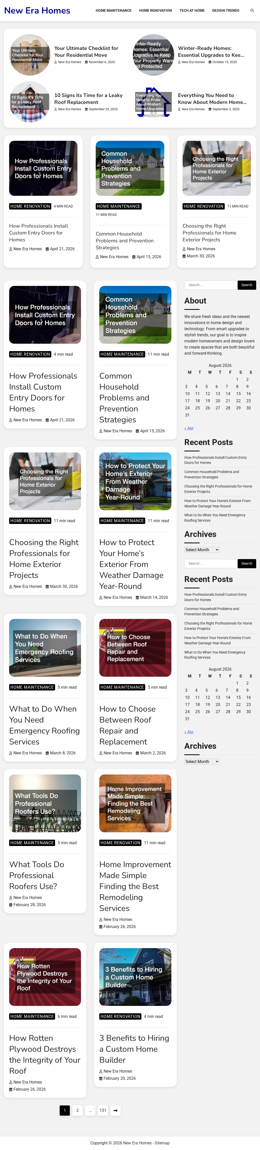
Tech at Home (192, 10)
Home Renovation (155, 10)
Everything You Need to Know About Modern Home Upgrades (210, 102)
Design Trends (225, 10)
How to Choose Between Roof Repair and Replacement (127, 725)
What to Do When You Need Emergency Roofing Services (44, 725)
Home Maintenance (114, 10)
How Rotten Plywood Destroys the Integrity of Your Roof (44, 1054)
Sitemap (162, 1143)
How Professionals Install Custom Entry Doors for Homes (38, 233)
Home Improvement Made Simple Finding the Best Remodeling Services (135, 886)
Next (115, 1110)
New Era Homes (37, 11)
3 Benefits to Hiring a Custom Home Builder (134, 1049)
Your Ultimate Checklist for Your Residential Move (86, 52)
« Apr (188, 428)
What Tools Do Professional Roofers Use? (36, 875)
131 (103, 1110)
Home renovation (30, 206)
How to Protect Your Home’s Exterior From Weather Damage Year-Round (131, 564)
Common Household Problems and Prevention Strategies (125, 240)
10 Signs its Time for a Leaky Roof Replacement (88, 99)
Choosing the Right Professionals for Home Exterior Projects (209, 233)
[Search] (252, 10)
